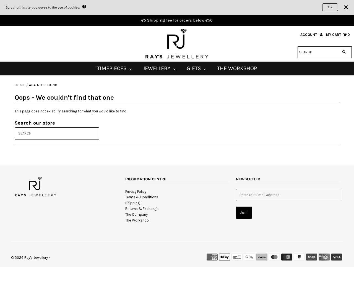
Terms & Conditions (141, 197)
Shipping (132, 203)
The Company (136, 214)
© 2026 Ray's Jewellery (29, 257)
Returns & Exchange (141, 209)
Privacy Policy (135, 191)
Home (20, 85)
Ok (330, 7)
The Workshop (137, 220)
